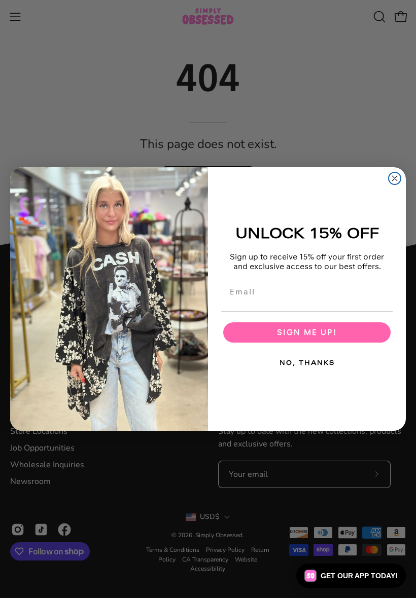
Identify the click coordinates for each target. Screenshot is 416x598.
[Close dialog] (395, 178)
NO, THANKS (307, 362)
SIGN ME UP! (307, 332)
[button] (351, 576)
